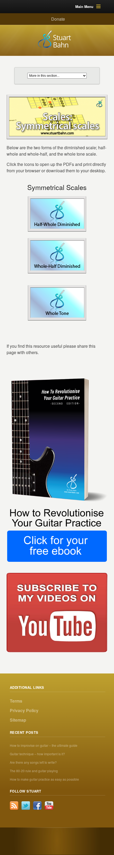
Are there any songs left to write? (33, 762)
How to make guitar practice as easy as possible (44, 779)
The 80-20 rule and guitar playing (34, 770)
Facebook (37, 805)
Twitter (25, 805)
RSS (14, 805)
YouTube (49, 805)
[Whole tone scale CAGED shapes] (57, 303)
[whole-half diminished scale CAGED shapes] (57, 255)
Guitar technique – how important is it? (37, 754)
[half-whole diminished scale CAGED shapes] (57, 214)
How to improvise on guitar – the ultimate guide (43, 745)
